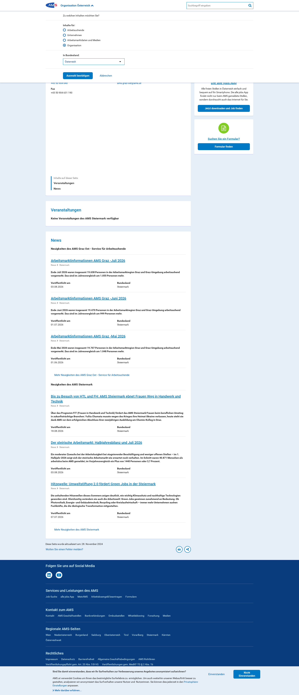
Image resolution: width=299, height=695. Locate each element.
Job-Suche (51, 596)
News (57, 188)
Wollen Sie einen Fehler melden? (64, 549)
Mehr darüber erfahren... (68, 690)
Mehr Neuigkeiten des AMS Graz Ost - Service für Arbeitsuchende (91, 375)
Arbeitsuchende (75, 30)
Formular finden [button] (224, 146)
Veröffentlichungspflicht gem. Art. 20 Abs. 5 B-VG (72, 664)
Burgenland (81, 635)
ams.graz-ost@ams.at (129, 83)
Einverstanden (216, 674)
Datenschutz (68, 659)
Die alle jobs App (224, 83)
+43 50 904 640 (59, 83)
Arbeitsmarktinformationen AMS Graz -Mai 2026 (88, 336)
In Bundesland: (71, 55)
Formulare (131, 596)
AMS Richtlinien (146, 659)
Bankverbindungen (95, 615)
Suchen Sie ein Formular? (224, 138)
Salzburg (96, 635)
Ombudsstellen (116, 615)
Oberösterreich (112, 635)
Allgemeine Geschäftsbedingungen (116, 659)
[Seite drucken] (179, 549)
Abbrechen (106, 75)
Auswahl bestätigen (77, 75)
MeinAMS (83, 596)
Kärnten (166, 635)
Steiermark (64, 265)
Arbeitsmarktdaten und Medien (84, 40)
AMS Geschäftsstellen (69, 615)
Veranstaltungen (64, 183)
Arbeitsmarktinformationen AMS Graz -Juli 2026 (88, 261)
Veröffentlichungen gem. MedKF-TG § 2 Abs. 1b (127, 664)
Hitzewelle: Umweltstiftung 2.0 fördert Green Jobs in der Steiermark (103, 484)
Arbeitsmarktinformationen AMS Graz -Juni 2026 (88, 298)
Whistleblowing (136, 615)
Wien (48, 635)
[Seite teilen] (187, 549)
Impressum (52, 659)
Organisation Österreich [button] (76, 5)
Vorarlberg (137, 635)
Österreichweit (53, 640)
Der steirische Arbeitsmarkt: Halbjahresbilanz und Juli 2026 (96, 442)
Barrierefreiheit (86, 659)
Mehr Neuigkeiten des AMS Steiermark (76, 529)
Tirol (126, 635)
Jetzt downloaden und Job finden (224, 108)
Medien (167, 615)
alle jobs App (67, 596)
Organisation (74, 45)
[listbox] (93, 62)
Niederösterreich (63, 635)
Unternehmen (74, 35)
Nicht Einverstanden (247, 674)
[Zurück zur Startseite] (53, 5)
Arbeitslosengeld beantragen (106, 596)
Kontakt (50, 615)
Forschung (153, 615)
